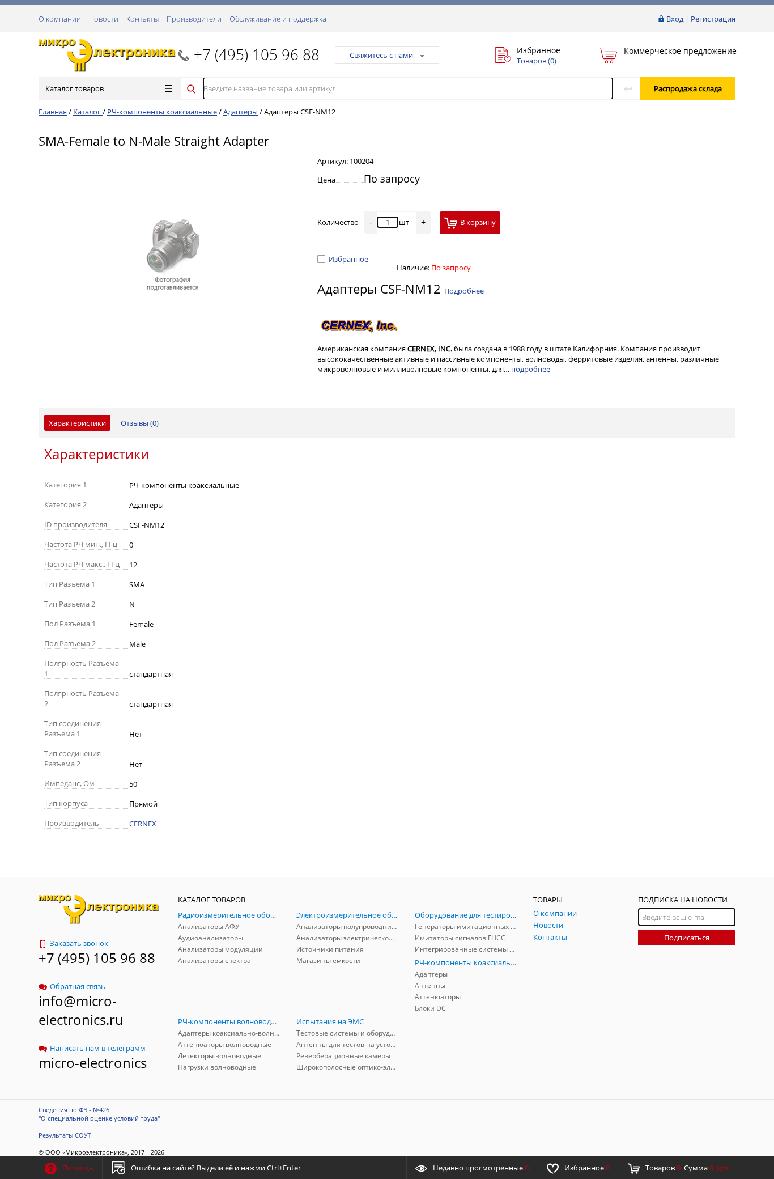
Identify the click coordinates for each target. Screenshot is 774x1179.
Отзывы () (140, 423)
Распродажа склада (688, 88)
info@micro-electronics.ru (81, 1010)
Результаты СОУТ (65, 1135)
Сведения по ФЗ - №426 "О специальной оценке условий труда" (99, 1113)
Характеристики (77, 423)
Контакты (142, 19)
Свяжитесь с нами (381, 55)
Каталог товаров (74, 88)
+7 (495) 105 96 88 (257, 54)
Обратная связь (77, 986)
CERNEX (142, 823)
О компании (60, 19)
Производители (194, 19)
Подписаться (686, 937)
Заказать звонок (79, 943)
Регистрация (713, 19)
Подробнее (464, 291)
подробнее (530, 369)
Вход (674, 19)
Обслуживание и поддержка (277, 19)
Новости (103, 19)
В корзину (478, 222)
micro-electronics (93, 1062)
